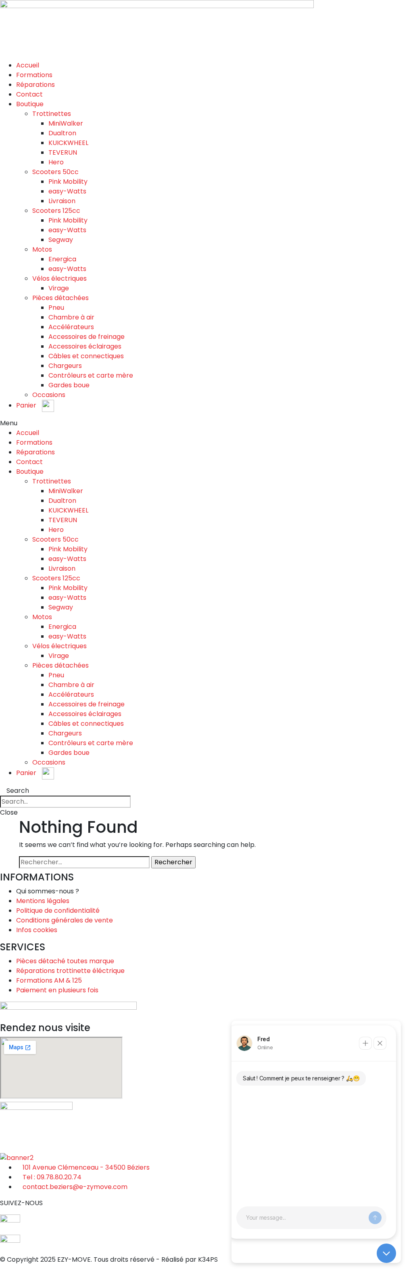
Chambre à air (71, 317)
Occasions (48, 394)
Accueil (27, 65)
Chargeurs (65, 365)
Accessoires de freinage (86, 336)
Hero (56, 162)
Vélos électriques (59, 278)
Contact (29, 94)
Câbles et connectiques (86, 356)
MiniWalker (65, 123)
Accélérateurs (71, 327)
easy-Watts (67, 191)
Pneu (56, 307)
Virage (58, 288)
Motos (42, 249)
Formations (34, 75)
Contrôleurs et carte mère (90, 375)
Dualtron (62, 133)
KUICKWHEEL (68, 142)
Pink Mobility (68, 181)
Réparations (35, 84)
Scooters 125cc (56, 210)
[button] (206, 423)
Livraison (61, 201)
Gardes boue (69, 385)
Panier (27, 405)
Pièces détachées (60, 298)
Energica (62, 259)
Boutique (30, 104)
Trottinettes (51, 113)
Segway (60, 239)
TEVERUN (62, 152)
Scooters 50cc (55, 171)
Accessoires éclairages (84, 346)
